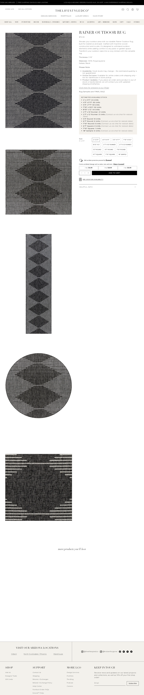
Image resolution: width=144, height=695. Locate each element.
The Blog (70, 679)
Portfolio (70, 676)
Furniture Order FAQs (41, 689)
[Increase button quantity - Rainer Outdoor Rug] (88, 173)
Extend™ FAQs (38, 693)
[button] (10, 10)
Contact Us (37, 672)
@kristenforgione (110, 651)
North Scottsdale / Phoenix (35, 654)
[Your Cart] (137, 9)
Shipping (36, 676)
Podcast (70, 683)
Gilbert (14, 654)
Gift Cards (9, 679)
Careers (70, 686)
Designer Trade (11, 676)
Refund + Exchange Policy (42, 683)
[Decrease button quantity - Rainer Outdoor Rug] (81, 173)
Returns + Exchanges (40, 679)
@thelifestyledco (91, 651)
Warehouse (58, 654)
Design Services (73, 672)
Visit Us (8, 672)
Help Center (37, 686)
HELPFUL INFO (86, 187)
